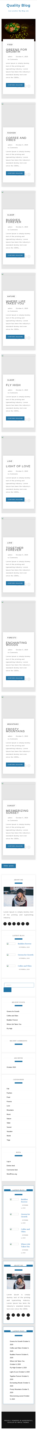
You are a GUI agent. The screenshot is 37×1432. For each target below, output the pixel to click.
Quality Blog (18, 5)
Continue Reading (15, 85)
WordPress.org (12, 1174)
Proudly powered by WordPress (18, 1420)
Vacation (9, 1131)
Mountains (13, 724)
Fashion (11, 133)
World (9, 1136)
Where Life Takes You (16, 302)
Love (9, 461)
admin (10, 56)
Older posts (9, 866)
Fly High (13, 385)
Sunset (11, 806)
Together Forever (15, 548)
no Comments (12, 59)
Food (10, 45)
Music (9, 1114)
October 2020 (11, 1067)
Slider (10, 215)
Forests (11, 638)
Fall (8, 1089)
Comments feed (12, 1170)
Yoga (8, 1140)
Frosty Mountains (15, 730)
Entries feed (11, 1165)
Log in (9, 1161)
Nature (11, 296)
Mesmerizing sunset (17, 811)
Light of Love (18, 466)
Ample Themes (23, 1422)
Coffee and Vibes (16, 139)
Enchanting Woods (16, 643)
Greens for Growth (16, 50)
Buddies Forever (13, 221)
